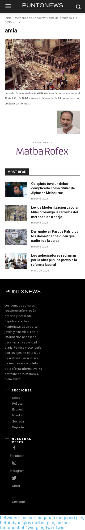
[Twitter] (14, 478)
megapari (45, 517)
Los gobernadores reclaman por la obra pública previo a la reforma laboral (54, 260)
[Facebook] (14, 448)
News (16, 397)
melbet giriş (43, 522)
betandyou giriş (15, 522)
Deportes (19, 427)
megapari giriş (70, 517)
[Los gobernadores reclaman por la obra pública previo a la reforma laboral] (16, 261)
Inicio (8, 18)
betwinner (10, 517)
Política (17, 403)
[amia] (42, 64)
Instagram (17, 471)
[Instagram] (14, 463)
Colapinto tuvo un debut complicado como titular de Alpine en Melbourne (53, 188)
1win (49, 527)
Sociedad (19, 421)
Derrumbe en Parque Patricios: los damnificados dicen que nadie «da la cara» (55, 236)
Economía (19, 409)
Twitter (15, 486)
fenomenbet (12, 527)
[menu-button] (8, 6)
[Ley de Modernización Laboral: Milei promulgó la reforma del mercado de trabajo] (16, 213)
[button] (78, 6)
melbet (28, 517)
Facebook (17, 456)
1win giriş (35, 527)
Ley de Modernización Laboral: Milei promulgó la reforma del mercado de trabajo (55, 212)
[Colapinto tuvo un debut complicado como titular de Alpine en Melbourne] (16, 189)
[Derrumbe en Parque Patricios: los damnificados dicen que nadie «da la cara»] (16, 237)
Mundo (17, 415)
